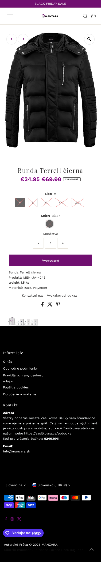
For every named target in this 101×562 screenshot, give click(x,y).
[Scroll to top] (91, 552)
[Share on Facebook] (43, 305)
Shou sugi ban (72, 550)
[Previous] (11, 39)
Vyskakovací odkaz (62, 295)
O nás (7, 361)
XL (46, 202)
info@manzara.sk (16, 451)
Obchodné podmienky (20, 368)
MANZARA (49, 544)
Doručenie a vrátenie (19, 394)
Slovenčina (13, 485)
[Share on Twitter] (50, 305)
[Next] (23, 39)
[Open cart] (93, 16)
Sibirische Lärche (46, 550)
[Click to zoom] (89, 39)
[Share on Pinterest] (58, 305)
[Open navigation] (15, 16)
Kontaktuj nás (32, 295)
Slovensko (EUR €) (52, 485)
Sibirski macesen (17, 550)
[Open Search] (85, 16)
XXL (61, 202)
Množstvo (50, 234)
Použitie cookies (16, 387)
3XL (78, 202)
